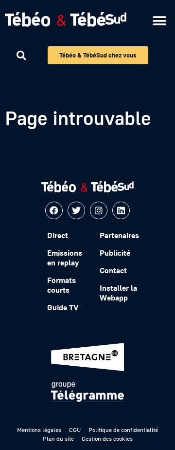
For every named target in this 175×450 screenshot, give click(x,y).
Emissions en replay (64, 257)
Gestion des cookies (107, 438)
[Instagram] (98, 210)
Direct (57, 235)
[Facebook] (54, 210)
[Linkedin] (121, 210)
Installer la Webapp (118, 292)
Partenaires (119, 235)
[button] (159, 21)
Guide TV (62, 307)
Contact (113, 270)
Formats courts (61, 285)
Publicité (115, 253)
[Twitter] (76, 210)
